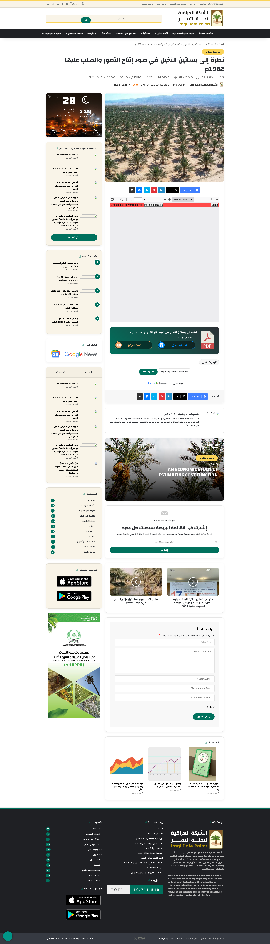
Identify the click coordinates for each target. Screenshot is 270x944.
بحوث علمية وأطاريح (184, 33)
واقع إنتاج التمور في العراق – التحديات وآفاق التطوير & (166, 785)
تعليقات (60, 372)
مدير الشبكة (157, 829)
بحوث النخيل (208, 362)
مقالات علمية (206, 33)
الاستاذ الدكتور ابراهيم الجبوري (169, 938)
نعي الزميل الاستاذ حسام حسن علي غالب (65, 170)
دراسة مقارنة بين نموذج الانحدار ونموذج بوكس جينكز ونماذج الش (127, 787)
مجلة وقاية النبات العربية (152, 858)
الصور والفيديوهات (51, 33)
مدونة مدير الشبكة (177, 4)
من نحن (192, 4)
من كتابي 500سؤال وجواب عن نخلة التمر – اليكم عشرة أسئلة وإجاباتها (66, 468)
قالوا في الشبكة (155, 834)
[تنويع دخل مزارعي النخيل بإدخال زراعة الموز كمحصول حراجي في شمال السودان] (88, 202)
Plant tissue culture (67, 155)
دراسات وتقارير (198, 44)
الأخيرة (88, 372)
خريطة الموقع (147, 4)
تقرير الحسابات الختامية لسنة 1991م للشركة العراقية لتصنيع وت (203, 787)
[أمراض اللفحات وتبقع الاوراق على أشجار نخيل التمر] (88, 187)
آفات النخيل (162, 33)
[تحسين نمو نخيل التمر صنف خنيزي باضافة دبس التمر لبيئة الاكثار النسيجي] (88, 295)
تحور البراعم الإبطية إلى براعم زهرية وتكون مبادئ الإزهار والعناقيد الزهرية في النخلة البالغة (65, 221)
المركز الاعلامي (75, 33)
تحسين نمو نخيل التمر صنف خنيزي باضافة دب (64, 292)
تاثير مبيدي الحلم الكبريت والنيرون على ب (65, 264)
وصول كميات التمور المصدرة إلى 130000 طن (65, 320)
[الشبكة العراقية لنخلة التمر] (200, 18)
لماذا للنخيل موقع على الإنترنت (149, 843)
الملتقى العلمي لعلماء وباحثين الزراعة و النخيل (142, 863)
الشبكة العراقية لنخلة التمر (204, 85)
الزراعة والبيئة (89, 552)
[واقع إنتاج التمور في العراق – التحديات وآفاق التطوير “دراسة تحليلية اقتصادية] (164, 764)
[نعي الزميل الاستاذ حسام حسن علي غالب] (88, 173)
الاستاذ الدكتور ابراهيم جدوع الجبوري (147, 872)
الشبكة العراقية (88, 505)
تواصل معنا (161, 4)
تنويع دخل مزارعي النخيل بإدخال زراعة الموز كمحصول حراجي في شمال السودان (64, 203)
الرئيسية (218, 44)
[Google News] (157, 383)
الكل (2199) (74, 237)
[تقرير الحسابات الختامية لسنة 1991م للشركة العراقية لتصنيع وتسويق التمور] (202, 764)
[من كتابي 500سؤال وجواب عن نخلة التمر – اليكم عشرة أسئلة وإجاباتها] (88, 467)
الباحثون (93, 33)
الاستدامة (107, 33)
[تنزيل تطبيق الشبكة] (7, 936)
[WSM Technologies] (145, 938)
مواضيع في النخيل (127, 33)
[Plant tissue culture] (88, 159)
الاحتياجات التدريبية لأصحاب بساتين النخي (65, 306)
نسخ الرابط (148, 372)
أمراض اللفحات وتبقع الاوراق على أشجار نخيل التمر (66, 186)
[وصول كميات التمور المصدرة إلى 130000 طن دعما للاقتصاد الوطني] (88, 323)
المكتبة (146, 33)
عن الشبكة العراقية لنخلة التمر (149, 838)
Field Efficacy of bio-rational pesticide (67, 278)
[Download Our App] (74, 587)
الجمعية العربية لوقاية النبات (150, 853)
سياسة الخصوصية (155, 868)
